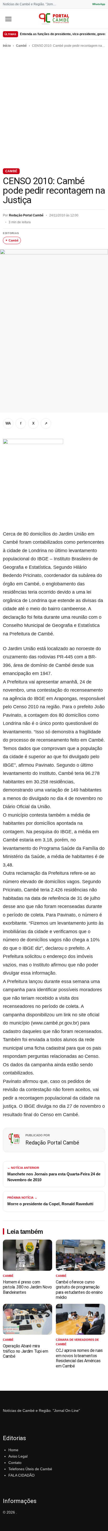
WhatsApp (98, 4)
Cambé (21, 46)
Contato (14, 1462)
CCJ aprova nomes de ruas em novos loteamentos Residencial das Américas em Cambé (79, 1358)
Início (7, 46)
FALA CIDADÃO (21, 1475)
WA (8, 423)
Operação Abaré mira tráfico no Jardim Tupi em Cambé (25, 1351)
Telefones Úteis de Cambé (30, 1469)
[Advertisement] (54, 107)
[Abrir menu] (8, 18)
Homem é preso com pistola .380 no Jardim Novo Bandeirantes (27, 1287)
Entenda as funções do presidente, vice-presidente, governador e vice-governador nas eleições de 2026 (62, 34)
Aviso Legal (18, 1456)
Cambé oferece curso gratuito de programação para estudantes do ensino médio (79, 1289)
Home (13, 1450)
